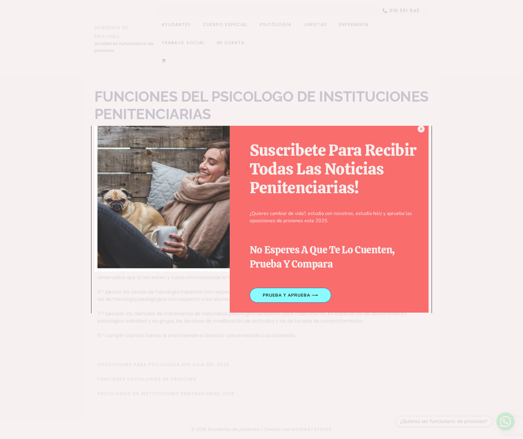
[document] (261, 219)
